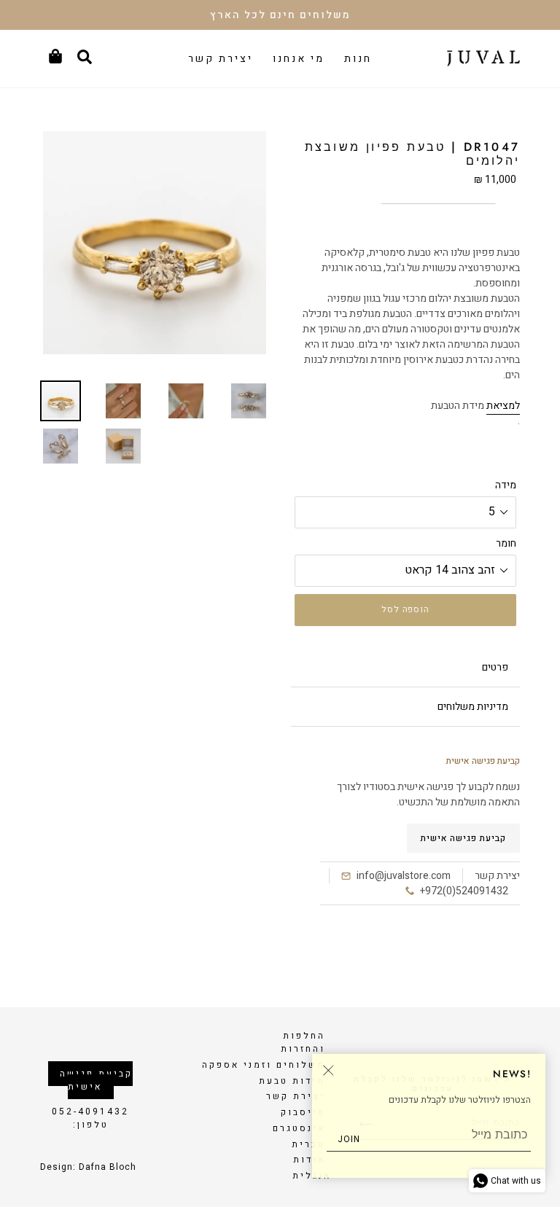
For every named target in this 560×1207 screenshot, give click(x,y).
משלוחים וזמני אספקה (263, 1064)
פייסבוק (303, 1112)
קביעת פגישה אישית (463, 838)
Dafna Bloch (107, 1166)
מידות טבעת (292, 1080)
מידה (505, 485)
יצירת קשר (295, 1096)
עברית (308, 1144)
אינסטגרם (299, 1128)
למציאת (503, 405)
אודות (309, 1159)
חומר (506, 543)
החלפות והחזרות (303, 1042)
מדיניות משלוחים (473, 706)
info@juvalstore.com (404, 875)
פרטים (495, 667)
